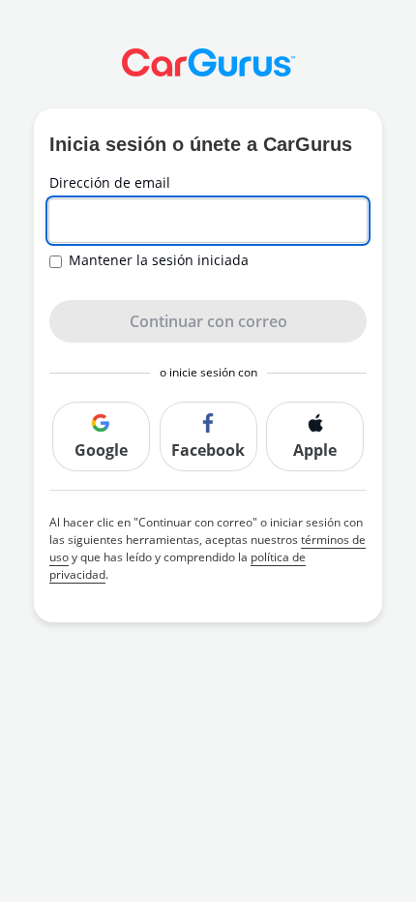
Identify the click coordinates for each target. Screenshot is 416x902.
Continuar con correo (208, 321)
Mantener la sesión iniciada (159, 260)
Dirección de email (109, 183)
